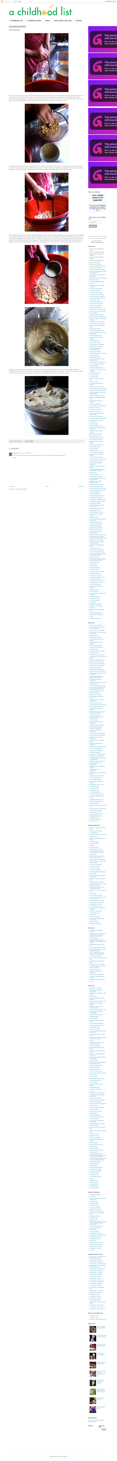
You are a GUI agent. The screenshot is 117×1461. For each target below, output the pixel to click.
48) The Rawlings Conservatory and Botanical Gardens (97, 712)
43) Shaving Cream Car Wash (97, 1100)
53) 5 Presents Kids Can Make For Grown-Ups (97, 506)
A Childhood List (16, 21)
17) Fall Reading (94, 938)
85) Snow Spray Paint (95, 436)
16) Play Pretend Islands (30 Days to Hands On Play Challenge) (98, 1159)
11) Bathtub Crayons (95, 598)
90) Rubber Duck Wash (95, 988)
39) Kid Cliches (93, 836)
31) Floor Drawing (94, 557)
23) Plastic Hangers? (95, 573)
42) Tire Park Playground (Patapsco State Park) (96, 727)
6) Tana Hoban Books (95, 969)
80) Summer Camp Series (96, 1014)
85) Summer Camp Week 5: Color (98, 1001)
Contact (79, 21)
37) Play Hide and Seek (95, 1111)
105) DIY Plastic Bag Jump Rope (98, 390)
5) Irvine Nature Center (95, 812)
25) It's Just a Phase (94, 868)
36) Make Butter (93, 1113)
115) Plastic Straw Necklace (96, 367)
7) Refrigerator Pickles (95, 1238)
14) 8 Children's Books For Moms (98, 947)
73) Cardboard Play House (96, 461)
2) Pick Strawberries (95, 1186)
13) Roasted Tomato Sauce (96, 1226)
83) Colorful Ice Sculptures (96, 439)
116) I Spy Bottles (94, 366)
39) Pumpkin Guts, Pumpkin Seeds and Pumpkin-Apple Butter (98, 537)
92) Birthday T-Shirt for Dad (96, 420)
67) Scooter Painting (95, 1045)
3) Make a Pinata (94, 1315)
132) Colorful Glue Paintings (97, 330)
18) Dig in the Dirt (94, 1152)
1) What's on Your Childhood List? (98, 1319)
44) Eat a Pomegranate (95, 1098)
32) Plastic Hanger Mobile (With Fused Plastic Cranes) (97, 554)
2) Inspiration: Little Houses (96, 1307)
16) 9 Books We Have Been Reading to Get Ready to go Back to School (98, 941)
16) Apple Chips (94, 1218)
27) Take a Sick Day (94, 1134)
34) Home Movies (94, 847)
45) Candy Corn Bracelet (96, 524)
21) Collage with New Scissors (97, 577)
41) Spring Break (94, 832)
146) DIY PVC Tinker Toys (96, 301)
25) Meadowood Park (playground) (95, 770)
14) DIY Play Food (94, 591)
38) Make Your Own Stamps (96, 540)
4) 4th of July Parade (95, 916)
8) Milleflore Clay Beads (95, 604)
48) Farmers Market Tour (96, 1089)
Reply (14, 457)
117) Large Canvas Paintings (97, 364)
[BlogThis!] (27, 441)
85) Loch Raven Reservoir (96, 625)
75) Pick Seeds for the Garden (97, 1025)
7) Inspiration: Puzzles (95, 1296)
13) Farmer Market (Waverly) (97, 796)
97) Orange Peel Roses (95, 409)
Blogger (65, 1456)
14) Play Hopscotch (94, 1163)
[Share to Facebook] (31, 441)
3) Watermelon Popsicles (96, 1246)
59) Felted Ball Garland (95, 494)
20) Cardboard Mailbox (95, 579)
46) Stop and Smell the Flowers (97, 1093)
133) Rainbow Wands (95, 328)
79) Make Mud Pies (94, 1016)
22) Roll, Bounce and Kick (96, 1144)
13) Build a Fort (93, 1165)
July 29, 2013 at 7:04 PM (24, 453)
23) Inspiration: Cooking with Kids (98, 1263)
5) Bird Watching (94, 1180)
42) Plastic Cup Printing (95, 529)
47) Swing (92, 1091)
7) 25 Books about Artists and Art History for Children (98, 966)
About (47, 21)
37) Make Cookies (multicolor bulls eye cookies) (97, 542)
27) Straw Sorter (94, 565)
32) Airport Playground (95, 752)
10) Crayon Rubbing (95, 600)
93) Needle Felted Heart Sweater (98, 418)
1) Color (92, 981)
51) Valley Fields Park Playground (98, 704)
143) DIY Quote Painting (96, 307)
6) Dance (92, 1178)
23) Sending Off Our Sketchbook (98, 872)
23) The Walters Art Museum (97, 775)
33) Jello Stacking (94, 1118)
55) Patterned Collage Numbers (97, 501)
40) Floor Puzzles (94, 1105)
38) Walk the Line (94, 1109)
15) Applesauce (93, 1219)
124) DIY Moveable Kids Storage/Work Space (96, 349)
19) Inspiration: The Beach (96, 1272)
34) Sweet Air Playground (96, 748)
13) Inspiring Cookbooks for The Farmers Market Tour (97, 950)
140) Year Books (94, 313)
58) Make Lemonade (95, 1069)
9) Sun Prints (93, 602)
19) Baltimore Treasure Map (96, 882)
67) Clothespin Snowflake (96, 476)
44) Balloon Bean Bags (95, 526)
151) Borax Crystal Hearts (96, 292)
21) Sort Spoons (94, 1146)
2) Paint (91, 616)
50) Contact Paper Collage (96, 512)
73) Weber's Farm (94, 653)
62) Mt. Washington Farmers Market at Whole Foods (97, 677)
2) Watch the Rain (94, 921)
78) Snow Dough (94, 450)
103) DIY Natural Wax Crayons (97, 395)
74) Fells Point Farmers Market (97, 651)
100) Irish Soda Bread (95, 404)
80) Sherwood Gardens (95, 637)
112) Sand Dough (94, 374)
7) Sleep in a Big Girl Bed (96, 911)
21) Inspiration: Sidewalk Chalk (97, 1268)
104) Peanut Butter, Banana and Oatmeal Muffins (97, 393)
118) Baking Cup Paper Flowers (97, 362)
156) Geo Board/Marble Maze (97, 281)
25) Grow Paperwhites (95, 1137)
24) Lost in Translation (95, 870)
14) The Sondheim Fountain (96, 794)
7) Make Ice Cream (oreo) (96, 606)
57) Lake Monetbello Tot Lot (96, 691)
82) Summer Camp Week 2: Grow (98, 1009)
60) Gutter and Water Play (96, 1065)
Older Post (81, 486)
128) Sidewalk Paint (95, 340)
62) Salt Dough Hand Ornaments (98, 488)
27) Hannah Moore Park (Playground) (96, 763)
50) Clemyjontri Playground (96, 706)
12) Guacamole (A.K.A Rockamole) (95, 1228)
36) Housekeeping (94, 843)
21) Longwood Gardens (95, 779)
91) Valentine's (93, 422)
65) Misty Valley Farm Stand (96, 669)
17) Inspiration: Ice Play (95, 1276)
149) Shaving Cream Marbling (97, 296)
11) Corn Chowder (94, 1231)
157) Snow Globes (94, 279)
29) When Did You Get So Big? (97, 859)
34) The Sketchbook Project (96, 1116)
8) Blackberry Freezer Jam (96, 1236)
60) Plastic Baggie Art (95, 492)
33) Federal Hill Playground (96, 750)
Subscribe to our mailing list (97, 218)
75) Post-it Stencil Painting (96, 457)
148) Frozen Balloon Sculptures (97, 298)
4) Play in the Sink (94, 1182)
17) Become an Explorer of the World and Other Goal (97, 887)
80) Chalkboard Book (95, 446)
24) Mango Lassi (94, 1201)
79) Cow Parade (94, 448)
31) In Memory (93, 854)
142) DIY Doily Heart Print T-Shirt (98, 309)
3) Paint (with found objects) (96, 614)
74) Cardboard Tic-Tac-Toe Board (98, 459)
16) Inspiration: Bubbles (95, 1278)
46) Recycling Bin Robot (96, 522)
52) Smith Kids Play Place (96, 703)
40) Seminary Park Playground (97, 733)
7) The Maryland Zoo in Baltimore (98, 808)
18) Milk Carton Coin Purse (96, 582)
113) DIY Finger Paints (95, 373)
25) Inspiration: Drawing (95, 1260)
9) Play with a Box (94, 1173)
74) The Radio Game (95, 1027)
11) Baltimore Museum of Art (96, 799)
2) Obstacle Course (94, 1317)
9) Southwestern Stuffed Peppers (98, 1235)
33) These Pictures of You (96, 849)
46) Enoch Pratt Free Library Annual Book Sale (97, 717)
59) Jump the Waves (95, 1067)
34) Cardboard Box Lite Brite (97, 550)
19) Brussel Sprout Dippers (96, 1211)
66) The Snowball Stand (96, 667)
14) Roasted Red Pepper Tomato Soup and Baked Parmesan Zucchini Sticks (98, 1223)
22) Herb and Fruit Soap (96, 575)
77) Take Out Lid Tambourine (97, 452)
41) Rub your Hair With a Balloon (98, 1103)
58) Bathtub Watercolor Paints (97, 495)
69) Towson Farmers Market (96, 661)
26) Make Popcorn (94, 1135)
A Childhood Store (34, 21)
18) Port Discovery (94, 786)
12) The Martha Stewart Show (97, 900)
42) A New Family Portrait (96, 831)
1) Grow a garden (94, 1188)
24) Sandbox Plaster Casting (97, 571)
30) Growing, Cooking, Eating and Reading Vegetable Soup (98, 559)
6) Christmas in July (94, 913)
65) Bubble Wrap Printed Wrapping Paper (96, 482)
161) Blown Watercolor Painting (97, 269)
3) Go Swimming (94, 1184)
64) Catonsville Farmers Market (97, 671)
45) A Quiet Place (94, 720)
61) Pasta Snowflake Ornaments (98, 490)
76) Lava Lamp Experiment (96, 1023)
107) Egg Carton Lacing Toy (96, 386)
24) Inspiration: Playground (96, 1261)
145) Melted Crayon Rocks (96, 303)
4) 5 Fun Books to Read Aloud (97, 974)
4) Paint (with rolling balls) (96, 613)
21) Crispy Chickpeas (95, 1207)
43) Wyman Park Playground (97, 725)
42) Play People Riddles (96, 1101)
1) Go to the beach (94, 821)
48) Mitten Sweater (94, 517)
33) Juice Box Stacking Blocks (97, 552)
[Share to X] (29, 441)
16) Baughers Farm (94, 790)
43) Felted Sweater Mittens (96, 528)
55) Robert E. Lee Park (95, 694)
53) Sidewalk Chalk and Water (97, 1078)
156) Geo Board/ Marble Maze (101, 1363)
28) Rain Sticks (93, 564)
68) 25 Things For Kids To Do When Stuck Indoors (97, 1043)
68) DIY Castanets (94, 474)
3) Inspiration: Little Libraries (97, 1305)
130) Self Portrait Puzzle (96, 335)
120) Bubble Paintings (95, 357)
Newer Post (12, 486)
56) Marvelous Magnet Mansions (98, 499)
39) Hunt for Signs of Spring (96, 1107)
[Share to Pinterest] (32, 441)
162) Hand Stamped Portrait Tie (97, 266)
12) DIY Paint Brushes (95, 596)
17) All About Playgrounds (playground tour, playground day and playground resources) (98, 1155)
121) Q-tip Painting (94, 355)
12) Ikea (92, 797)
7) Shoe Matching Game (96, 1176)
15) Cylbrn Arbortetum (95, 792)
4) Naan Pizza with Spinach (96, 1244)
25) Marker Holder (94, 569)
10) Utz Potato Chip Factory (96, 801)
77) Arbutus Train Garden (96, 645)
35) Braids (92, 845)
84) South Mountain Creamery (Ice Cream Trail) (97, 628)
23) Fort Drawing (94, 1142)
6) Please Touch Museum (96, 810)
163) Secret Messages (95, 264)
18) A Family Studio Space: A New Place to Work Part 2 (98, 884)
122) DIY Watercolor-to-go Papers (98, 353)
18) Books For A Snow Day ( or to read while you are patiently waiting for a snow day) (98, 935)
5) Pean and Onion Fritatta (96, 1242)
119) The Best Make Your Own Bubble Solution (97, 359)
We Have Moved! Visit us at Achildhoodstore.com (101, 1373)
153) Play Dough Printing (96, 288)
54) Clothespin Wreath (95, 503)
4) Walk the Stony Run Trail (96, 814)
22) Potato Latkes (94, 1205)
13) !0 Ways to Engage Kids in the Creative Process (98, 898)
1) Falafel (92, 1250)
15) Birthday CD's (94, 589)
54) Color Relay (93, 1076)
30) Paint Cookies (94, 1125)
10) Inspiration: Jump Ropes (97, 1290)
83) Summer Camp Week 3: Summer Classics (96, 1007)
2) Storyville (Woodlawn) (96, 819)
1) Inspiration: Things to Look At (97, 1309)
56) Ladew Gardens (94, 692)
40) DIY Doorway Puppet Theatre (98, 534)
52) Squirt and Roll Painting (96, 508)
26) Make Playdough (95, 567)
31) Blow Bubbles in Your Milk (97, 1123)
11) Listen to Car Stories (95, 1169)
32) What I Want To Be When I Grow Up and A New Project (97, 851)
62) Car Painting (94, 1060)
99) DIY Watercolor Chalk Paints (98, 405)
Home (46, 486)
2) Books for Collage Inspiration (97, 979)
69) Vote (92, 1040)
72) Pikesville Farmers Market (97, 655)
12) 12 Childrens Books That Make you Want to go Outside (97, 953)
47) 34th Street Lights (95, 715)
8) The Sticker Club (94, 1174)
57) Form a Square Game (96, 1071)
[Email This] (25, 441)
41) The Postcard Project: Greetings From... (96, 532)
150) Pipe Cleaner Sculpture (97, 294)
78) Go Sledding (94, 1018)
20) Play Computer (94, 1148)
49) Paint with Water (95, 1087)
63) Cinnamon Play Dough (96, 486)
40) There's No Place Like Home (98, 834)
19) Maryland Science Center (97, 784)
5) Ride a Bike (93, 914)
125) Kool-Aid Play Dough (96, 346)
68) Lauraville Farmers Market (97, 663)
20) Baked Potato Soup (95, 1209)
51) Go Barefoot (93, 1082)
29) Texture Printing (94, 562)
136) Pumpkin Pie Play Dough (97, 321)
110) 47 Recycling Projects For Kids (101, 1336)
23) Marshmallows (94, 1203)
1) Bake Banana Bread (95, 618)
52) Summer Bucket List (95, 1080)
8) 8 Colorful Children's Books (97, 964)
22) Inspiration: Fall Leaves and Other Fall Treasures (97, 1266)
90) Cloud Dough (94, 424)
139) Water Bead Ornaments (97, 315)
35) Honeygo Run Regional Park (98, 746)
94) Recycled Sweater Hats (96, 416)
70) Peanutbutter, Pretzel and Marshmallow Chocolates (97, 470)
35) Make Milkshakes (95, 1115)
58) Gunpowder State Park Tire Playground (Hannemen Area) (97, 688)
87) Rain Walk (93, 996)
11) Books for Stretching (95, 956)
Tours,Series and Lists (63, 21)
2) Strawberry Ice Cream (96, 1248)
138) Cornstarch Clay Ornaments (98, 316)
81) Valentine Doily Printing (96, 444)
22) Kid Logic (93, 873)
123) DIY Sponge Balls (95, 351)
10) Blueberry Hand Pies (96, 1233)
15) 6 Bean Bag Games (95, 1161)
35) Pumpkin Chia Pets (95, 548)
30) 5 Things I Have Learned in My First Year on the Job (97, 856)
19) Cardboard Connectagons (97, 580)
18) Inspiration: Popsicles (96, 1274)
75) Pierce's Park (94, 649)
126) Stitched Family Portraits (97, 344)
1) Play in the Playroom (95, 923)
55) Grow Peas (93, 1074)
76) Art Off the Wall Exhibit (96, 647)
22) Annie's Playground (95, 777)
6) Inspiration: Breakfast (95, 1298)
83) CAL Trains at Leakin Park (97, 630)
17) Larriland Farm (94, 788)
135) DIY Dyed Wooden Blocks (97, 323)
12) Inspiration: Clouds (95, 1285)
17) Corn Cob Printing (95, 584)
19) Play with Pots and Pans (96, 1150)
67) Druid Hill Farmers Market (97, 665)
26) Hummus (93, 1196)
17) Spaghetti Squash (95, 1216)
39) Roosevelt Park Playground (97, 735)
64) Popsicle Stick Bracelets (96, 484)
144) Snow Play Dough (95, 305)
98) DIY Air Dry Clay (94, 407)
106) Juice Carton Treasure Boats (98, 388)
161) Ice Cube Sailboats (96, 267)
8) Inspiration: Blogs (94, 1294)
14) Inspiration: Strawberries (97, 1282)
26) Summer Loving (94, 866)
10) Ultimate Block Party (95, 1171)
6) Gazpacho (93, 1240)
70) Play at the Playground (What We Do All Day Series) (98, 1038)
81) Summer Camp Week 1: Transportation (96, 1012)
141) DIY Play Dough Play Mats (97, 311)
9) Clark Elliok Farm (94, 803)
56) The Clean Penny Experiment (98, 1073)
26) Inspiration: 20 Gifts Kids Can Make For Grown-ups (98, 1257)
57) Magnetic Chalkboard (96, 497)
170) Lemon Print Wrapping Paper (101, 1345)
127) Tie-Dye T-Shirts (95, 342)
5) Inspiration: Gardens (95, 1300)
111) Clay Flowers (94, 376)
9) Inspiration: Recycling (96, 1292)
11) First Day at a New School (97, 902)
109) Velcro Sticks (94, 381)
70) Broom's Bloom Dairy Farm (97, 660)
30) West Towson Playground (97, 756)
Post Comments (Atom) (21, 489)
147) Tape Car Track (95, 300)
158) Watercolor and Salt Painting (98, 278)
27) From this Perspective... (96, 864)
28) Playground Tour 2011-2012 (97, 761)
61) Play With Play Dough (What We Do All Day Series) (97, 1063)
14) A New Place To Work (96, 895)
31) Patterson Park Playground (97, 754)
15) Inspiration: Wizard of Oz (97, 1280)
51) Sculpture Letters (95, 510)
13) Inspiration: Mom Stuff (96, 1283)
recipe (15, 100)
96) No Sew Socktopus (95, 411)
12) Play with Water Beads (96, 1167)
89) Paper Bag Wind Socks (96, 425)
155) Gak (92, 283)
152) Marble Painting (95, 290)
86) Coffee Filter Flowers (96, 434)
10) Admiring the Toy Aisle (96, 904)
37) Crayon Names (94, 841)
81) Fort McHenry (94, 635)
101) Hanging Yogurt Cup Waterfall (100, 1382)
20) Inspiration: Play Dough (96, 1270)
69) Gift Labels (93, 472)
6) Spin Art (92, 607)
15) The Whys (93, 893)
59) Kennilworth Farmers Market (97, 686)
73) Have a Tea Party (95, 1029)
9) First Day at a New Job (96, 906)
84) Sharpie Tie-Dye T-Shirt (96, 437)
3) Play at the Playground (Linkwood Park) (96, 816)
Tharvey (15, 453)
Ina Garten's (70, 166)
